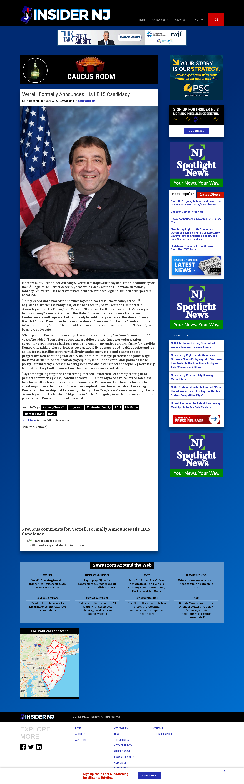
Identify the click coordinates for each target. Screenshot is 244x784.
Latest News (210, 194)
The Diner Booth (123, 739)
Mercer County (34, 413)
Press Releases (179, 335)
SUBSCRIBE (196, 130)
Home (78, 728)
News (117, 734)
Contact (158, 728)
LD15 (118, 407)
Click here (29, 420)
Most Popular (183, 194)
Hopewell (76, 407)
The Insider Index (163, 734)
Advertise (81, 739)
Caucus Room (86, 100)
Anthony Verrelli (54, 407)
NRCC (51, 413)
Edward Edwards (124, 757)
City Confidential (124, 745)
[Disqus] (89, 477)
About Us (80, 734)
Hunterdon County (99, 407)
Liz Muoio (131, 407)
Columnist (120, 762)
